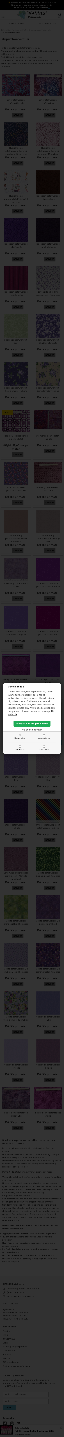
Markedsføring (44, 738)
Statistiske (44, 749)
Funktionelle (20, 749)
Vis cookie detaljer (32, 729)
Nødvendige (19, 738)
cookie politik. (48, 711)
